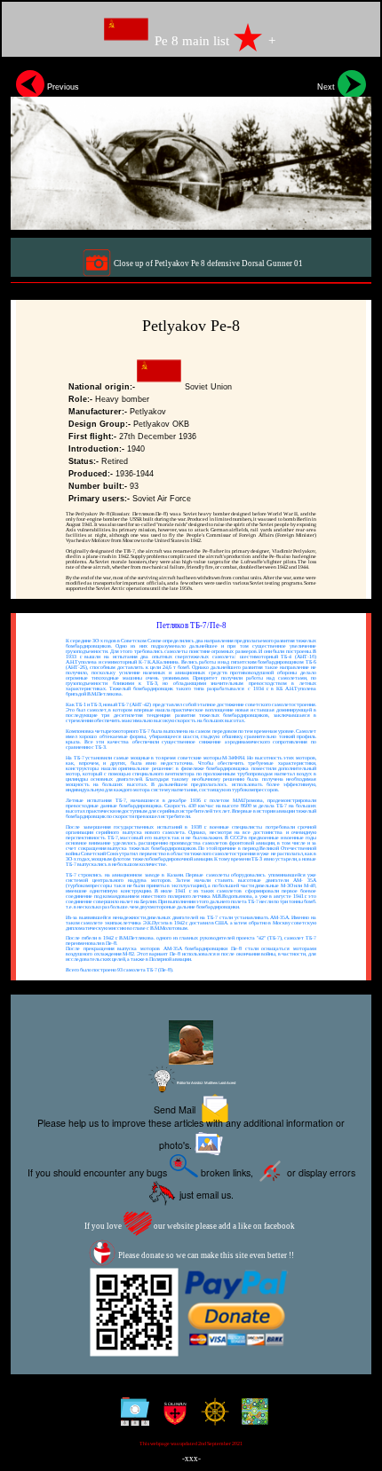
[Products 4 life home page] (251, 1418)
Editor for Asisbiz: (205, 1083)
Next (327, 87)
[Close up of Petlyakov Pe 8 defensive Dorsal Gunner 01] (191, 147)
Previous (61, 87)
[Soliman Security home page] (171, 1418)
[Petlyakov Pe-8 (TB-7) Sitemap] (131, 1418)
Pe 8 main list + (213, 41)
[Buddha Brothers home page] (211, 1418)
